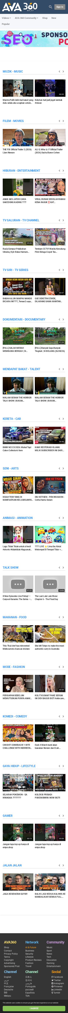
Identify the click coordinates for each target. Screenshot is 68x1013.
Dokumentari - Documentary (24, 319)
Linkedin (58, 989)
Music (49, 947)
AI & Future (30, 947)
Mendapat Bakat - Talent (21, 369)
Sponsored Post (12, 966)
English (7, 977)
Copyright (9, 960)
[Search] (50, 6)
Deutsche (8, 989)
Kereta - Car (12, 419)
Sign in (59, 7)
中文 (6, 983)
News (49, 954)
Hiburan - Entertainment (21, 170)
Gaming (50, 963)
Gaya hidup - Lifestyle (19, 766)
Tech (49, 957)
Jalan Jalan (12, 865)
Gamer (8, 815)
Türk (27, 996)
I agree (34, 1008)
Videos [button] (5, 18)
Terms (7, 957)
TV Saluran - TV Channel (21, 220)
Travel (28, 966)
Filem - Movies (13, 121)
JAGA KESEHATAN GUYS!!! (15, 894)
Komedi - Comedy (15, 716)
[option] (18, 93)
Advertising (9, 963)
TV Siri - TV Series (15, 270)
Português (30, 986)
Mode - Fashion (14, 667)
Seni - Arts (10, 468)
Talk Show (10, 567)
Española (30, 992)
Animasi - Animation (17, 518)
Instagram (59, 983)
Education (52, 960)
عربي (6, 980)
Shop (45, 18)
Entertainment (54, 966)
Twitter (57, 980)
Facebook (58, 977)
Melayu (7, 996)
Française (9, 986)
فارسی (28, 983)
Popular (6, 24)
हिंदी (5, 992)
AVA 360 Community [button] (25, 18)
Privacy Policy (11, 954)
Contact (8, 950)
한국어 (28, 980)
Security (29, 954)
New (53, 18)
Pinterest (58, 986)
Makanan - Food (14, 617)
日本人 (28, 977)
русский (29, 989)
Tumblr (56, 992)
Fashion (29, 963)
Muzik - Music (13, 71)
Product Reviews (33, 960)
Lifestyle (29, 957)
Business (29, 950)
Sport (49, 950)
